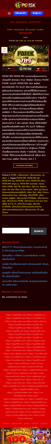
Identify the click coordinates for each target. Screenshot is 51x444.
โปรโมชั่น (35, 423)
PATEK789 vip (8, 180)
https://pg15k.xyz (17, 327)
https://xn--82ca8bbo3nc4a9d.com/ (28, 394)
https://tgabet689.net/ (14, 405)
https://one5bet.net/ (36, 356)
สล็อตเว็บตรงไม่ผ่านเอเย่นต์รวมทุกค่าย (26, 206)
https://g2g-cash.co (36, 321)
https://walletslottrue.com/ (18, 408)
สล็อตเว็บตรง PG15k (15, 201)
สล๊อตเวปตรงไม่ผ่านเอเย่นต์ (12, 209)
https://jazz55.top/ (16, 379)
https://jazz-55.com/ (16, 382)
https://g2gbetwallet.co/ (16, 398)
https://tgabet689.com (35, 402)
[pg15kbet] (25, 5)
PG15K (9, 30)
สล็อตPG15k (33, 195)
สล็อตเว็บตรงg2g (24, 203)
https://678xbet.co (36, 350)
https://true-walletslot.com (33, 376)
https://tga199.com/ (35, 360)
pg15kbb (38, 41)
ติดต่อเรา (44, 423)
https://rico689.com (35, 318)
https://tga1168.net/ (35, 343)
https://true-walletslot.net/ (32, 411)
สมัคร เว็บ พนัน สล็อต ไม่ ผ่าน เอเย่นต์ (17, 189)
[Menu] (9, 13)
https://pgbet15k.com (34, 331)
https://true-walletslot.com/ (19, 415)
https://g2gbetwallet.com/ (26, 389)
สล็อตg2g (23, 195)
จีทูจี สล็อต (26, 186)
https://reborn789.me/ (32, 366)
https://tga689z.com (16, 314)
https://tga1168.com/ (16, 340)
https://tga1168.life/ (35, 347)
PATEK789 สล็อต (38, 180)
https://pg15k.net (14, 331)
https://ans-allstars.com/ (15, 353)
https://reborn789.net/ (19, 363)
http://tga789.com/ (15, 343)
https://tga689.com (38, 398)
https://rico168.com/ (15, 356)
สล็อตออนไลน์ (30, 30)
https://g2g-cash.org (15, 321)
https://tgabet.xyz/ (36, 340)
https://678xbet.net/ (16, 350)
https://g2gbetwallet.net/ (19, 392)
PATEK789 (25, 33)
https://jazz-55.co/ (35, 379)
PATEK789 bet (33, 178)
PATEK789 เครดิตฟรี (28, 183)
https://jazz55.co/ (11, 386)
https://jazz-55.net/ (35, 382)
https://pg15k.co (34, 327)
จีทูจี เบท (35, 186)
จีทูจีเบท (43, 186)
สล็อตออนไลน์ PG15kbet (26, 198)
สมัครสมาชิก (17, 423)
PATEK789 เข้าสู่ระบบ (10, 183)
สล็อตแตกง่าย (30, 209)
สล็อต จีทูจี (31, 192)
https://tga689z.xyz (15, 318)
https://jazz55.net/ (13, 369)
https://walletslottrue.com (34, 369)
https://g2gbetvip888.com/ (34, 386)
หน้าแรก (6, 423)
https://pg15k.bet (16, 324)
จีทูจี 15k (17, 186)
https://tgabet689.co (37, 405)
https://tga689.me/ (13, 402)
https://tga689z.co (36, 314)
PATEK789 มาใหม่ (23, 180)
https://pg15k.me (34, 324)
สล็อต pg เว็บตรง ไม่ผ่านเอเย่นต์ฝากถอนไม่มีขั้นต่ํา (25, 191)
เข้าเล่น (26, 423)
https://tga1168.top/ (15, 347)
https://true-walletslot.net (19, 373)
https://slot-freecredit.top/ (31, 417)
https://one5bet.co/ (15, 360)
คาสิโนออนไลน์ (18, 30)
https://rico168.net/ (37, 353)
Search (5, 225)
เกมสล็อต (40, 30)
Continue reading (25, 165)
